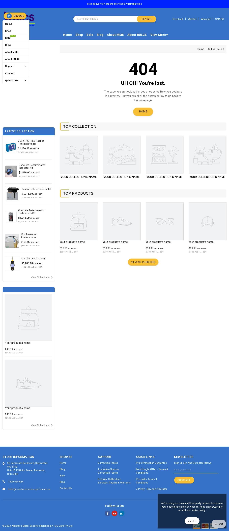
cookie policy (198, 510)
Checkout (178, 19)
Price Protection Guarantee (151, 463)
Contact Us (66, 488)
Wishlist (192, 19)
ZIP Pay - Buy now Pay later (151, 489)
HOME (143, 111)
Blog (100, 34)
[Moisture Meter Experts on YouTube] (114, 513)
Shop (79, 34)
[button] (15, 16)
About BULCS (137, 34)
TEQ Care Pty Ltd (63, 525)
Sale (90, 34)
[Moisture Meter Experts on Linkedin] (121, 513)
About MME (115, 34)
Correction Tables (108, 463)
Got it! (192, 520)
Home (67, 34)
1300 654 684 (15, 481)
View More (158, 34)
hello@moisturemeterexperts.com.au (29, 489)
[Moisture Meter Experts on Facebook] (107, 513)
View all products (42, 277)
